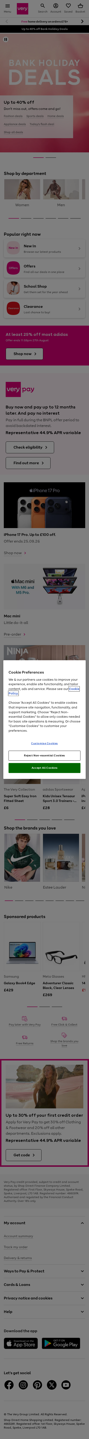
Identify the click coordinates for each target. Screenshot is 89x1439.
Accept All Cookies (44, 768)
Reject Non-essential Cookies (44, 755)
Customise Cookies (44, 743)
